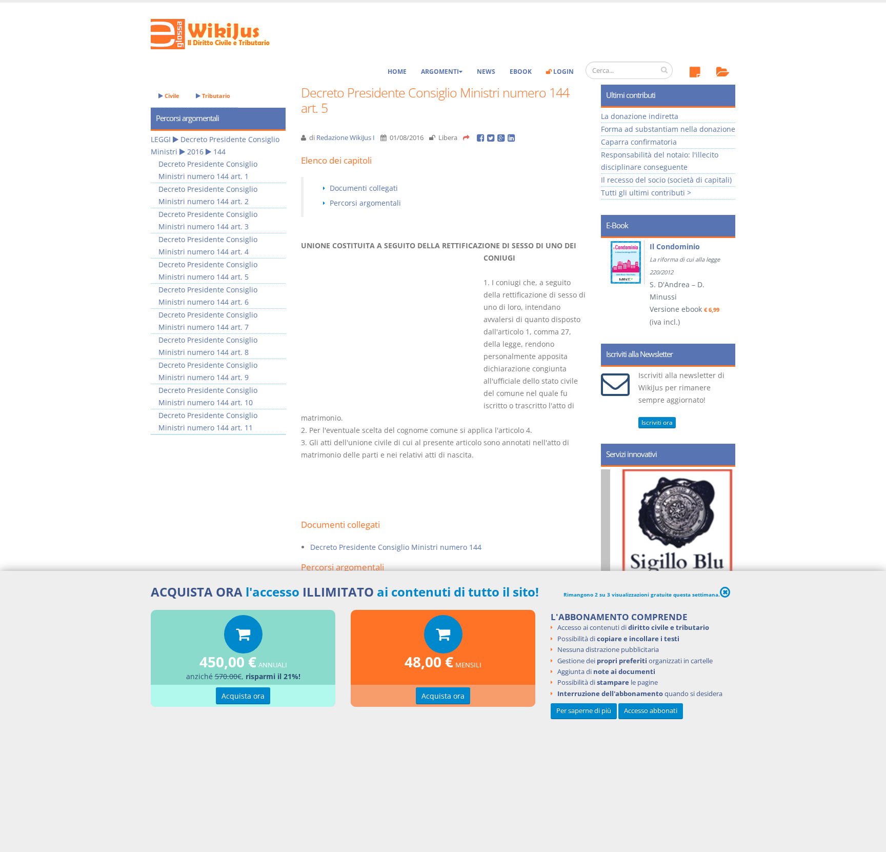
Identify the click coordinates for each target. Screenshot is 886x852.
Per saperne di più (583, 710)
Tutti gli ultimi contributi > (646, 192)
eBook (521, 71)
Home (397, 71)
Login (563, 71)
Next (724, 287)
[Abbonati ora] (243, 637)
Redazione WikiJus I (345, 137)
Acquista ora (243, 696)
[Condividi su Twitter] (492, 137)
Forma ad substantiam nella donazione (668, 129)
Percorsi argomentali (365, 203)
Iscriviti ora (657, 422)
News (486, 71)
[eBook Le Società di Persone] (637, 262)
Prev (612, 287)
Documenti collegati (364, 188)
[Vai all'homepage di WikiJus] (219, 33)
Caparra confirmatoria (639, 142)
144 (219, 151)
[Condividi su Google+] (502, 137)
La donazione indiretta (639, 116)
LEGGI (161, 139)
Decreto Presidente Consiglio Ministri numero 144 (395, 547)
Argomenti (440, 71)
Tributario (215, 96)
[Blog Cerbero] (693, 559)
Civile (171, 96)
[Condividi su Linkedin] (512, 137)
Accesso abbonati (650, 710)
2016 (195, 151)
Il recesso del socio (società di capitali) (666, 180)
